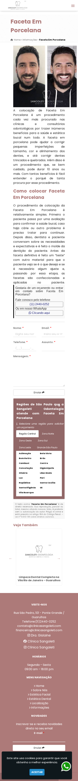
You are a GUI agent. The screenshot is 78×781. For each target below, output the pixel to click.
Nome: (18, 328)
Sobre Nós (40, 690)
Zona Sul (43, 440)
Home (40, 686)
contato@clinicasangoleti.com (39, 626)
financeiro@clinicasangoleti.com (39, 630)
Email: (46, 328)
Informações (40, 707)
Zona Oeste (25, 440)
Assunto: (48, 342)
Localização (40, 703)
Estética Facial (40, 694)
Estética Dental (40, 699)
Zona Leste (25, 447)
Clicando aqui (40, 312)
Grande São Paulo (47, 447)
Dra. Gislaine (40, 635)
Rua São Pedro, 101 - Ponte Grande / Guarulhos (39, 615)
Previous (10, 558)
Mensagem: (22, 356)
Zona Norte (48, 433)
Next (59, 558)
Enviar (38, 392)
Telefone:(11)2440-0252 (39, 621)
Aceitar (37, 772)
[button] (73, 6)
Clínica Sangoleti (41, 641)
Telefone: (20, 342)
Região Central (27, 433)
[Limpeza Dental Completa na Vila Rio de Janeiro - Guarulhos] (39, 551)
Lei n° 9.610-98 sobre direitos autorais (34, 516)
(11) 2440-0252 (39, 304)
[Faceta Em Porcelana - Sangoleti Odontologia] (17, 5)
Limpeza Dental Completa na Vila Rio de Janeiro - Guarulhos (39, 578)
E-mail (39, 733)
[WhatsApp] (66, 766)
